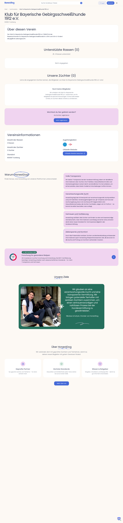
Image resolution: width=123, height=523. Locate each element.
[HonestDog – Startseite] (9, 3)
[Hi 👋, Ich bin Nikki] (119, 518)
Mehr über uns (61, 383)
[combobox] (61, 3)
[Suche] (81, 3)
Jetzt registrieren (61, 120)
